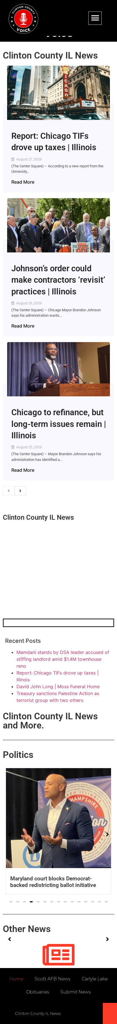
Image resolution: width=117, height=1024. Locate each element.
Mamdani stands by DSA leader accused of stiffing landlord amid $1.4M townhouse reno (62, 659)
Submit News (75, 992)
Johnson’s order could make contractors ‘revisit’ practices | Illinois (58, 280)
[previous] (8, 490)
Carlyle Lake (95, 978)
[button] (95, 18)
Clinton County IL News (50, 55)
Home (16, 978)
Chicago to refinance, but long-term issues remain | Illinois (58, 423)
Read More (22, 182)
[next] (20, 490)
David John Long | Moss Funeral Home (58, 686)
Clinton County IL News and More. (50, 721)
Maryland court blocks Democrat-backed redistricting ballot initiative (53, 881)
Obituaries (37, 992)
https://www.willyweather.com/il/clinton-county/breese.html (45, 589)
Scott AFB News (52, 978)
